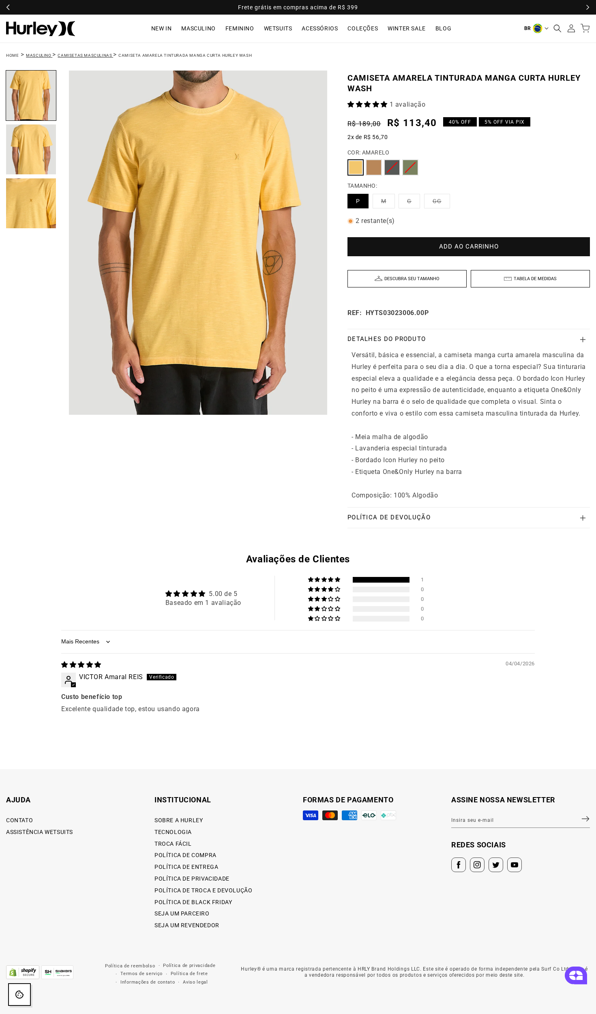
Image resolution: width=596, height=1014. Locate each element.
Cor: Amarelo (368, 152)
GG (441, 202)
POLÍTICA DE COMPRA (185, 855)
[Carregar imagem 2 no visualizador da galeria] (31, 149)
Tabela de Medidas (535, 278)
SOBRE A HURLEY (178, 820)
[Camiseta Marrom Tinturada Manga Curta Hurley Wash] (374, 167)
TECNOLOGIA (173, 832)
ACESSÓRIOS (320, 28)
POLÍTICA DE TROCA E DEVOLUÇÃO (203, 890)
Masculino (39, 55)
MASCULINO (198, 28)
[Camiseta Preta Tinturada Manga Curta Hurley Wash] (392, 167)
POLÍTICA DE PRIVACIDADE (191, 878)
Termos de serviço (141, 973)
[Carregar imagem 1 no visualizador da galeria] (31, 95)
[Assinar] (581, 818)
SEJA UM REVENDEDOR (186, 925)
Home (12, 55)
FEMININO (239, 28)
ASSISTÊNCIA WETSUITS (39, 832)
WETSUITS (278, 28)
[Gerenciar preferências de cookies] (19, 994)
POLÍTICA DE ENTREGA (186, 867)
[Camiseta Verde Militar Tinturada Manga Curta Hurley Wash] (410, 167)
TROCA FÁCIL (173, 843)
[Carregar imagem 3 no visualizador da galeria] (31, 203)
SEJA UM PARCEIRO (182, 913)
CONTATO (19, 820)
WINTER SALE (407, 28)
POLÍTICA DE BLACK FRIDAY (193, 902)
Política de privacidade (189, 965)
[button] (557, 28)
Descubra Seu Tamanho (411, 278)
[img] (81, 665)
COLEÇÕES (362, 28)
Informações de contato (147, 982)
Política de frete (189, 973)
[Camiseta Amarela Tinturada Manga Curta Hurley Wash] (355, 167)
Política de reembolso (130, 966)
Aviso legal (195, 982)
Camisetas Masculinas (85, 55)
